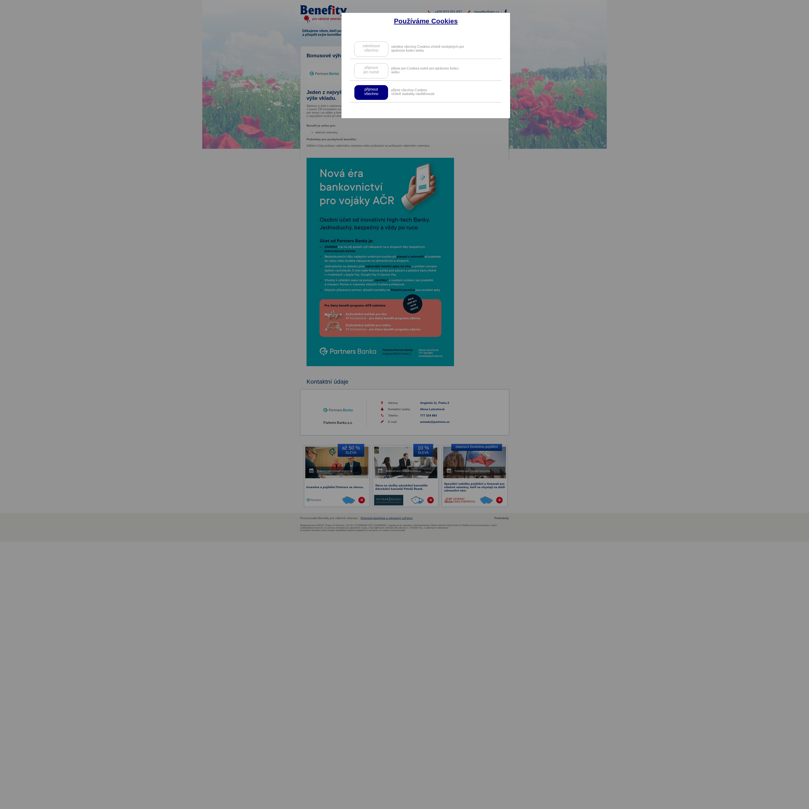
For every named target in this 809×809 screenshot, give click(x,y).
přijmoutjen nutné (371, 70)
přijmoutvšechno (371, 91)
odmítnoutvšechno (371, 48)
